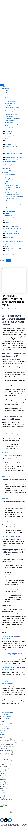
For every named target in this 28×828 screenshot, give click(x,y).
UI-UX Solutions (9, 116)
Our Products (6, 168)
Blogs (4, 256)
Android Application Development (14, 185)
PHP (6, 207)
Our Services (8, 98)
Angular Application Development (14, 196)
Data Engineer (9, 178)
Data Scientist (8, 176)
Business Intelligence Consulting (13, 112)
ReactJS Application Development (14, 193)
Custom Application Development (14, 107)
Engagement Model (8, 254)
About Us (7, 90)
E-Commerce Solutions (11, 114)
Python (7, 183)
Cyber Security (9, 111)
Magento (7, 189)
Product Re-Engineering (11, 124)
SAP (6, 200)
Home (5, 86)
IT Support (8, 99)
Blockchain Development (11, 198)
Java (6, 181)
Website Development (11, 101)
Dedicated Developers (11, 109)
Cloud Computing (9, 105)
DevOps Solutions (10, 122)
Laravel (7, 206)
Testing (7, 126)
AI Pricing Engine (9, 170)
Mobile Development (10, 103)
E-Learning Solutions (10, 120)
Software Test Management (12, 118)
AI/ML (6, 202)
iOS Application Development (12, 187)
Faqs (6, 94)
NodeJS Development (11, 179)
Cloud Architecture (10, 174)
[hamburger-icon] (2, 85)
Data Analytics (9, 127)
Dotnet (7, 191)
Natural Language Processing (13, 204)
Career (7, 92)
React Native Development (12, 194)
